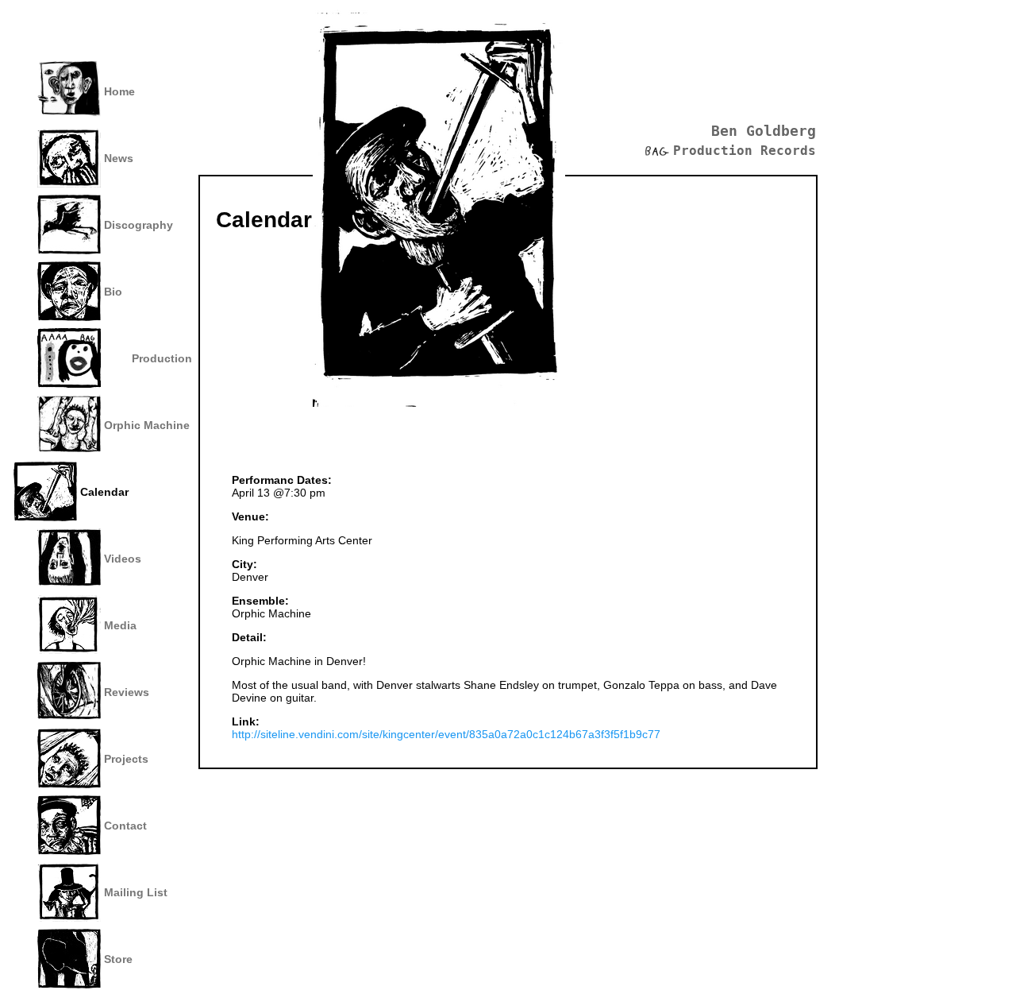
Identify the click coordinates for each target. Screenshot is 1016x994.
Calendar (104, 491)
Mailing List (135, 892)
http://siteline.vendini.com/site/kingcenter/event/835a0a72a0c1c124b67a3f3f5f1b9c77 (446, 734)
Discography (138, 225)
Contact (125, 825)
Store (118, 959)
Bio (113, 291)
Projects (126, 758)
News (118, 158)
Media (120, 625)
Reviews (126, 692)
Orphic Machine (147, 425)
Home (119, 91)
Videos (122, 558)
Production (162, 358)
